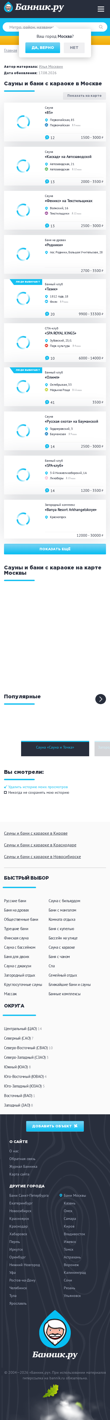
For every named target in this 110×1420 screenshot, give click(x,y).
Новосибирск (20, 1210)
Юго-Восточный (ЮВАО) (25, 1076)
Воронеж (71, 1264)
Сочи (68, 1280)
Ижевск (70, 1241)
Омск (68, 1210)
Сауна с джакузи (17, 965)
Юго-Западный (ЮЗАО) (24, 1086)
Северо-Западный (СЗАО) (26, 1057)
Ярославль (18, 1303)
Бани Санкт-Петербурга (29, 1195)
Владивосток (74, 1234)
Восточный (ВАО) (19, 1095)
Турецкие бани (16, 928)
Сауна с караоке (62, 947)
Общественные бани (21, 919)
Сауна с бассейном (20, 947)
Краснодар (18, 1226)
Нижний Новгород (24, 1264)
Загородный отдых (19, 975)
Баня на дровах (16, 910)
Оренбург (17, 1257)
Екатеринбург (21, 1203)
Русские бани (15, 900)
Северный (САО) (19, 1038)
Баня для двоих (16, 956)
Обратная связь (22, 1158)
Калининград (75, 1272)
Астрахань (72, 1257)
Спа (52, 965)
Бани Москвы (75, 1195)
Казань (70, 1203)
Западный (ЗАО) (18, 1105)
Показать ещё (55, 549)
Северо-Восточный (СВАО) (28, 1047)
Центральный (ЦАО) (23, 1028)
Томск (68, 1249)
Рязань (69, 1287)
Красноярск (19, 1218)
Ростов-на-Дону (22, 1280)
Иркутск (16, 1249)
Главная (10, 50)
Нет (74, 47)
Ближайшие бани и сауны (70, 984)
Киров (69, 1226)
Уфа (12, 1272)
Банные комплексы (65, 993)
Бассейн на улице (63, 937)
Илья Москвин (51, 66)
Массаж (10, 993)
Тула (13, 1295)
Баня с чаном (59, 956)
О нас (14, 1151)
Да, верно (43, 47)
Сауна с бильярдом (64, 900)
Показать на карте (84, 96)
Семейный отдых (63, 975)
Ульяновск (72, 1295)
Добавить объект (52, 1126)
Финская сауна (16, 937)
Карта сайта (19, 1174)
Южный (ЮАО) (17, 1066)
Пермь (14, 1241)
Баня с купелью (61, 928)
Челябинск (18, 1287)
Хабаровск (18, 1234)
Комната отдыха (62, 919)
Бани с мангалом (62, 910)
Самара (70, 1218)
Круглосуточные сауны (23, 984)
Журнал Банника (23, 1166)
